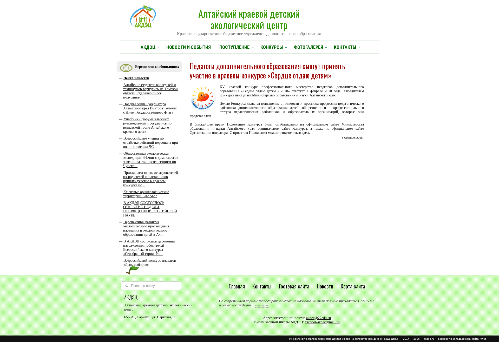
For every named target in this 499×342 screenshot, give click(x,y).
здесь (306, 133)
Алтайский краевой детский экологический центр (249, 21)
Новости (325, 286)
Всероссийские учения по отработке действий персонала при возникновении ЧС (150, 142)
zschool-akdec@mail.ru (322, 322)
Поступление (234, 47)
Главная (237, 286)
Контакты (345, 47)
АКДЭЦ (148, 47)
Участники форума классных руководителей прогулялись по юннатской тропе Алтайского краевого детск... (147, 125)
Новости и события (188, 47)
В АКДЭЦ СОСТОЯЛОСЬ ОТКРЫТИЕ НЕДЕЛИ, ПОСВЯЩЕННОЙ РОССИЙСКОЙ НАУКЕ (150, 209)
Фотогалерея (308, 47)
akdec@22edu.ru (318, 318)
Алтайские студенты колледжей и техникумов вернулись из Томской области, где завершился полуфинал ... (150, 91)
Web (484, 338)
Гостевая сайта (294, 286)
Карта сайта (353, 286)
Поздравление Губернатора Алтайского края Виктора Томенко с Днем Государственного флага (150, 108)
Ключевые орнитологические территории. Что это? (146, 194)
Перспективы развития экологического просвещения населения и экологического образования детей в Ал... (146, 228)
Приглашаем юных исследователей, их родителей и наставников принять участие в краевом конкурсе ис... (151, 179)
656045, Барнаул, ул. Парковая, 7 (149, 317)
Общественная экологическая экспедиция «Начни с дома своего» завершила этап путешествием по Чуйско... (150, 160)
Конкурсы (271, 47)
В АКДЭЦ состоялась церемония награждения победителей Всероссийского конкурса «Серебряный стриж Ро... (149, 247)
